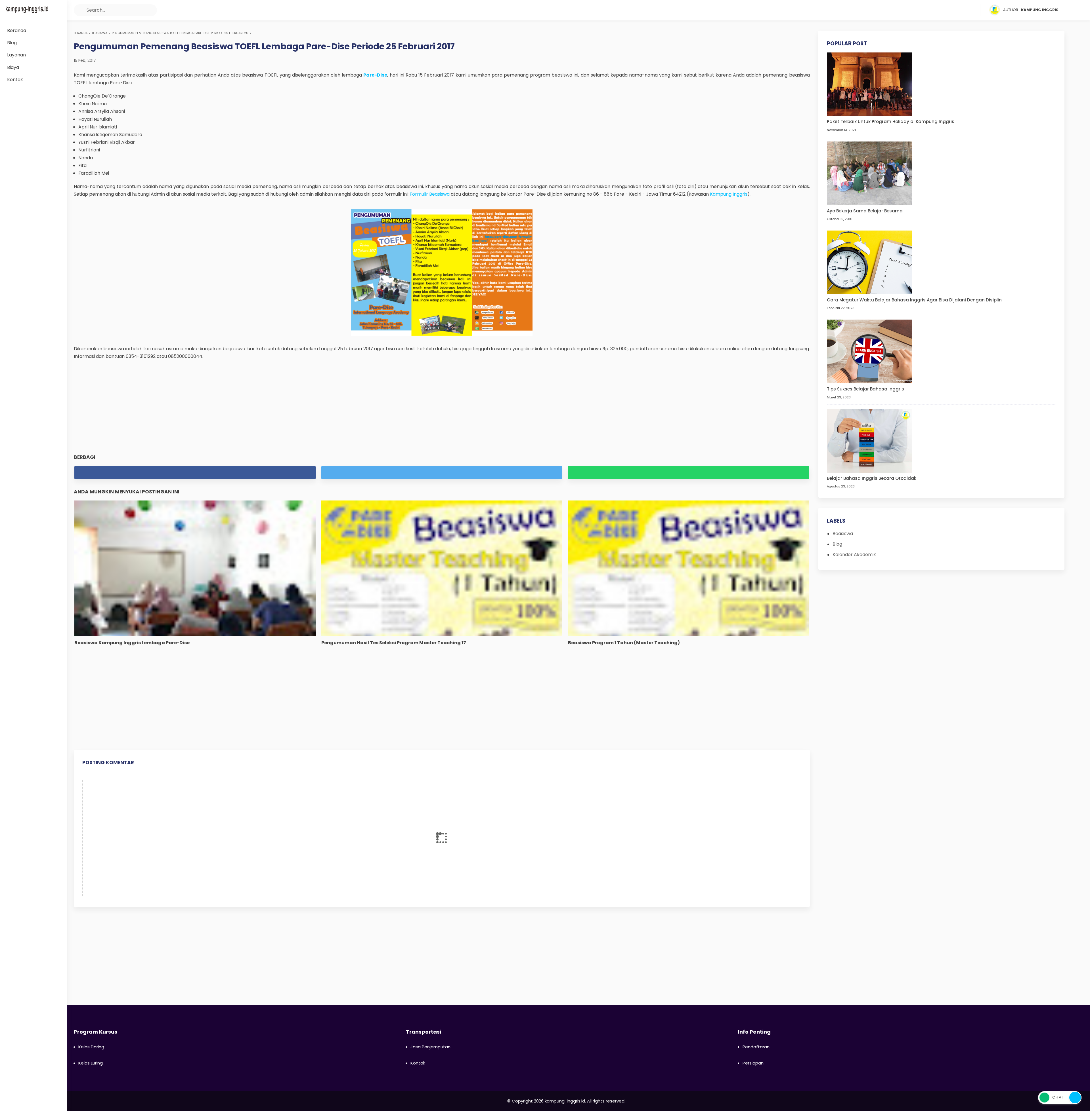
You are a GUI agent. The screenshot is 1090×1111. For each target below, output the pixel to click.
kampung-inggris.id (565, 1101)
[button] (79, 10)
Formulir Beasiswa (430, 194)
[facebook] (943, 10)
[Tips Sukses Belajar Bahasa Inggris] (869, 351)
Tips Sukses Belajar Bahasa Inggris (865, 389)
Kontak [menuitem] (15, 79)
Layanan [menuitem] (16, 55)
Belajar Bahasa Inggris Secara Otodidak (871, 478)
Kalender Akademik (854, 554)
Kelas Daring (91, 1047)
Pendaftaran (756, 1047)
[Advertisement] (441, 406)
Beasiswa (99, 33)
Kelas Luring (90, 1063)
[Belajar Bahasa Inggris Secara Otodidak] (869, 440)
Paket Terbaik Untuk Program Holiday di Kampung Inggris (890, 122)
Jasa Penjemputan (430, 1047)
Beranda (80, 33)
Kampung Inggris (728, 194)
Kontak (417, 1063)
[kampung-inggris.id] (27, 9)
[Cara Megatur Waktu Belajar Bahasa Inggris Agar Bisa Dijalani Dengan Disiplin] (869, 262)
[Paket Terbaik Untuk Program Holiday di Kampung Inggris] (869, 84)
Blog (837, 544)
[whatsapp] (688, 472)
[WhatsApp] (975, 10)
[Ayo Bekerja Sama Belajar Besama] (869, 173)
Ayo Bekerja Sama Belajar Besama (865, 211)
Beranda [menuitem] (16, 30)
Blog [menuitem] (12, 42)
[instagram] (964, 10)
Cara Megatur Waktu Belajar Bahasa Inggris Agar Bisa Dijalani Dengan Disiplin (914, 300)
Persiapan (753, 1063)
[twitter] (954, 10)
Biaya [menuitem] (13, 67)
